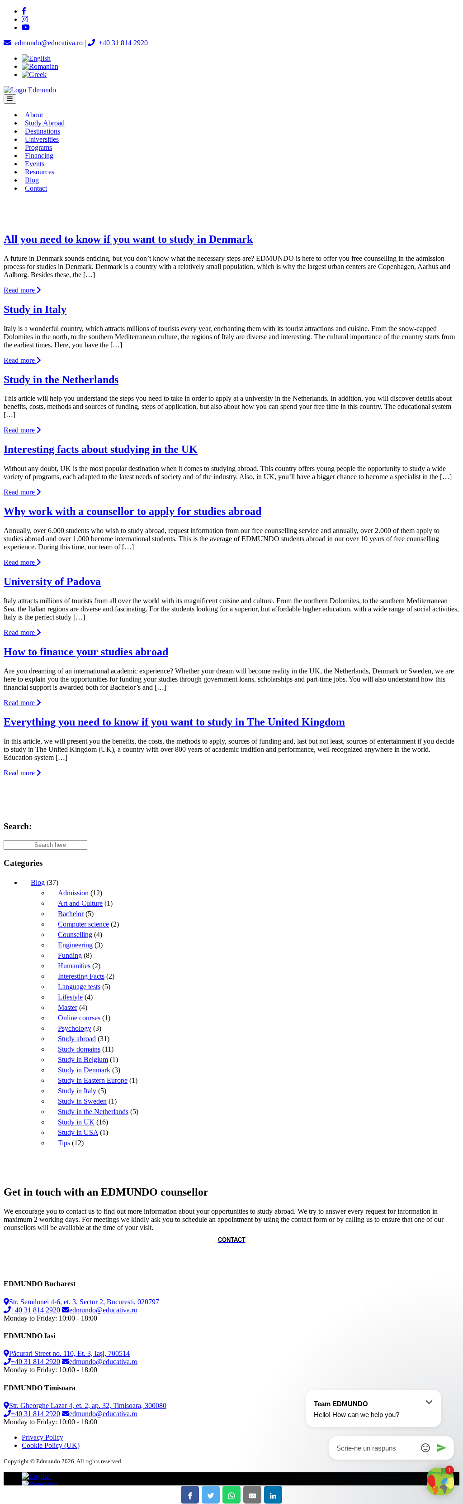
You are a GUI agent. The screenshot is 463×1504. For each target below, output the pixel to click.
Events (34, 164)
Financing (39, 155)
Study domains (79, 1049)
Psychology (74, 1028)
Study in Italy (35, 309)
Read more (20, 290)
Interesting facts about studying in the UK (101, 449)
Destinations (42, 131)
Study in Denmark (84, 1070)
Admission (73, 893)
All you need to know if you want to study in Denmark (128, 239)
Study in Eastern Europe (93, 1080)
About (34, 115)
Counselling (75, 934)
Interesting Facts (81, 976)
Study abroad (77, 1039)
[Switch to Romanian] (40, 66)
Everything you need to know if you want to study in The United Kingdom (174, 722)
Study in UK (76, 1122)
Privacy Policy (42, 1437)
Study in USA (78, 1132)
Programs (38, 147)
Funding (70, 955)
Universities (42, 139)
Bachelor (71, 914)
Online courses (79, 1018)
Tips (64, 1143)
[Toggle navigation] (10, 99)
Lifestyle (70, 997)
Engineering (75, 945)
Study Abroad (45, 123)
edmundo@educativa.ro (103, 1310)
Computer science (83, 924)
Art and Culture (80, 903)
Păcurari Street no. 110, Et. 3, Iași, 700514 (69, 1353)
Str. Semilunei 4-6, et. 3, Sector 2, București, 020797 (84, 1302)
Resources (39, 172)
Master (67, 1007)
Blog (32, 180)
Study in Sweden (82, 1101)
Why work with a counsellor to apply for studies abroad (132, 511)
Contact (36, 188)
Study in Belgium (83, 1059)
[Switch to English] (36, 58)
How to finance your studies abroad (86, 652)
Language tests (79, 986)
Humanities (74, 966)
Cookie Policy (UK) (51, 1445)
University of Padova (52, 581)
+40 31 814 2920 (35, 1310)
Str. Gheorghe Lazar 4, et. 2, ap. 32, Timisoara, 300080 (87, 1405)
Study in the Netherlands (61, 379)
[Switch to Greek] (34, 74)
